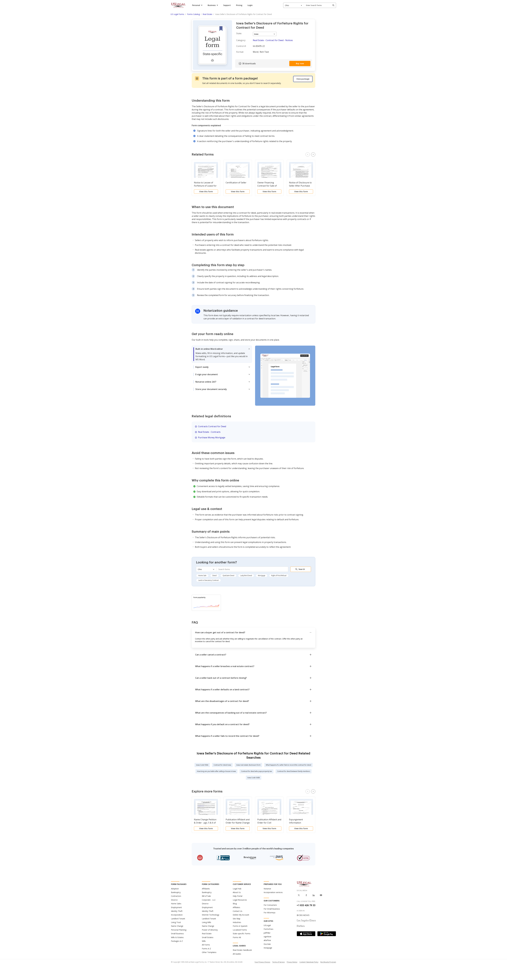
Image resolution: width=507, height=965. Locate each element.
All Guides (237, 954)
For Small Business (272, 909)
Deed (214, 575)
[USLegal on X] (299, 895)
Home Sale (202, 575)
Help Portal (237, 896)
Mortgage (261, 575)
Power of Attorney (210, 930)
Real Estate (207, 933)
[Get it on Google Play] (326, 933)
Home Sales (176, 903)
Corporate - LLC (209, 900)
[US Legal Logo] (304, 883)
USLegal (267, 925)
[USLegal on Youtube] (321, 895)
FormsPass (268, 929)
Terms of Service (278, 962)
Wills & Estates (177, 937)
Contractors (176, 896)
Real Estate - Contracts (209, 431)
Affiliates (236, 907)
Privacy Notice (292, 962)
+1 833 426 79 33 (306, 905)
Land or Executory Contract (208, 580)
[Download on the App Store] (306, 933)
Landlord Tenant (178, 918)
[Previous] (308, 154)
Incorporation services (273, 892)
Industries (237, 922)
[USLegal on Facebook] (306, 895)
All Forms (206, 944)
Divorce (174, 900)
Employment (176, 907)
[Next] (313, 154)
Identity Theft (176, 911)
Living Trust (176, 922)
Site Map (236, 918)
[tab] (222, 354)
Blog (235, 903)
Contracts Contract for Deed (212, 426)
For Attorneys (269, 912)
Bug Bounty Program (328, 962)
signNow (267, 936)
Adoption (175, 888)
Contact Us (237, 911)
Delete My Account (241, 915)
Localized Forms (240, 930)
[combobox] (293, 5)
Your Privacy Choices (262, 962)
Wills (204, 941)
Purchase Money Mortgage (211, 437)
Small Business (177, 933)
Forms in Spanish (240, 926)
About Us (237, 892)
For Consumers (270, 905)
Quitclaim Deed (228, 575)
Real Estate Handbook (242, 950)
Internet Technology (210, 915)
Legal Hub (237, 888)
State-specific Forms (241, 933)
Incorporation (177, 915)
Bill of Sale (206, 896)
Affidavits (206, 888)
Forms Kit (237, 937)
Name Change (177, 926)
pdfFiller (267, 933)
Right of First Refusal (278, 575)
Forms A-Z (206, 948)
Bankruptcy (176, 892)
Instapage (268, 948)
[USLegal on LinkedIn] (313, 895)
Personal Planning (178, 930)
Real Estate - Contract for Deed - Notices (273, 40)
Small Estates (207, 937)
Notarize (267, 888)
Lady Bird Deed (246, 575)
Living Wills (206, 922)
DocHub (267, 944)
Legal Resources (240, 900)
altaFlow (267, 940)
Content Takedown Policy (308, 962)
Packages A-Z (177, 941)
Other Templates (209, 952)
